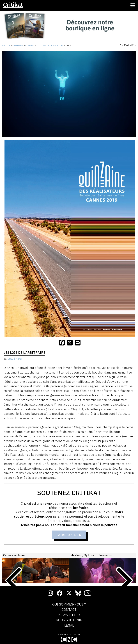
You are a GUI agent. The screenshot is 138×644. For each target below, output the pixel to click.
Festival (30, 45)
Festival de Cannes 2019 (50, 45)
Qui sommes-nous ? (69, 604)
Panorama (17, 45)
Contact (69, 610)
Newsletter (69, 615)
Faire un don (69, 535)
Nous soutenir (69, 620)
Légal (69, 625)
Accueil (6, 45)
